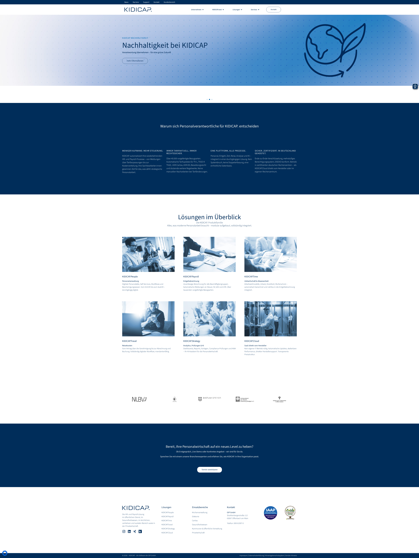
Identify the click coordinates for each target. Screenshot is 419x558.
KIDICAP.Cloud (251, 341)
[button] (207, 99)
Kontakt (231, 507)
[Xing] (134, 531)
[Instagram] (123, 531)
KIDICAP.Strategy (191, 341)
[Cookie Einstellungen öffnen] (4, 555)
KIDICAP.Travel (129, 341)
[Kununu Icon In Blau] (140, 531)
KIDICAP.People (130, 276)
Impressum (243, 555)
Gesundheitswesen (199, 524)
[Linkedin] (129, 531)
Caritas (195, 520)
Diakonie (195, 516)
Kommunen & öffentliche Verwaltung (207, 528)
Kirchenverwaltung (199, 512)
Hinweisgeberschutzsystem (274, 555)
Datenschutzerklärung (256, 555)
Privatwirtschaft (198, 532)
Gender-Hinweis (291, 555)
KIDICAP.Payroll (191, 276)
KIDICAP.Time (251, 276)
